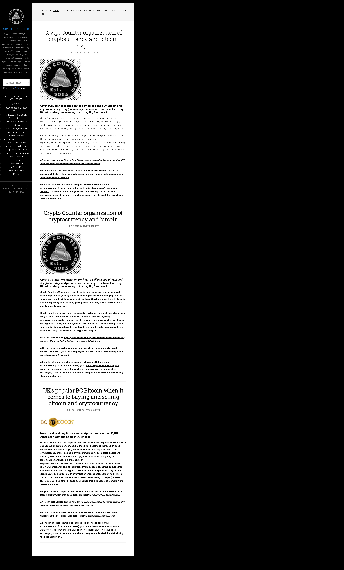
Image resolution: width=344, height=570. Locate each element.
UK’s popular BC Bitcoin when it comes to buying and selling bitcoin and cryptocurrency (83, 397)
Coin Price (16, 104)
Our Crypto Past (16, 167)
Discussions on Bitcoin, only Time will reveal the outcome (16, 156)
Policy (16, 174)
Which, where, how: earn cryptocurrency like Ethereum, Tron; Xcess (16, 132)
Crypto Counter (16, 29)
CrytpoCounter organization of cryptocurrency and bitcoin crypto (83, 39)
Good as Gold (16, 163)
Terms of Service (16, 170)
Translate (24, 88)
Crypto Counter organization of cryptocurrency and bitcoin (83, 216)
